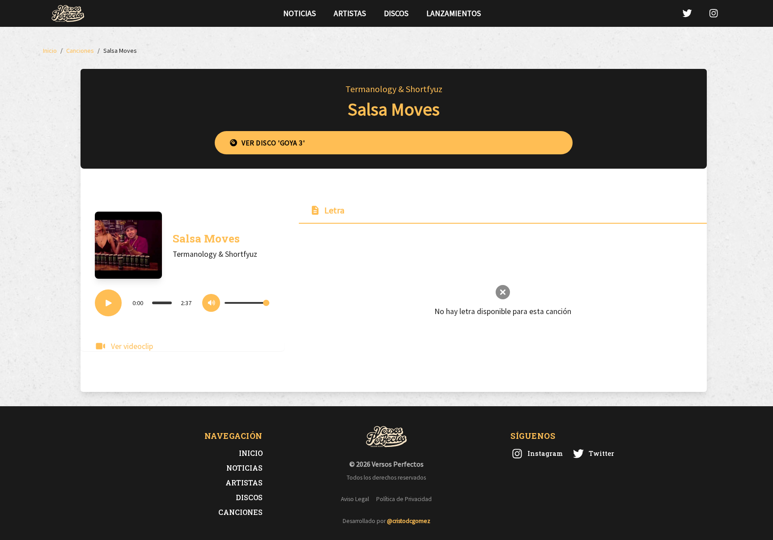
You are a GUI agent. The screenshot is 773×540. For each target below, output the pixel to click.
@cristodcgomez (408, 521)
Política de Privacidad (404, 499)
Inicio (251, 453)
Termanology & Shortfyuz (393, 88)
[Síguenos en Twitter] (687, 13)
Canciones (240, 512)
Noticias (299, 13)
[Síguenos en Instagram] (713, 13)
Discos (396, 13)
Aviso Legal (355, 499)
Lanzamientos (453, 13)
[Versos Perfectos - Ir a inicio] (68, 13)
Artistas (350, 13)
